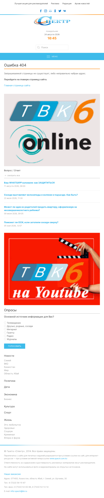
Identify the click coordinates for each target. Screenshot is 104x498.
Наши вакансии (12, 474)
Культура (9, 406)
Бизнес (8, 399)
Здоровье (9, 428)
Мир (6, 370)
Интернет (11, 329)
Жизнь (8, 419)
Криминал (9, 434)
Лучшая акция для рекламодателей (31, 3)
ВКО (6, 363)
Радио (10, 336)
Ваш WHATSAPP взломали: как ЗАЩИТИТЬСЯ (29, 182)
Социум (8, 431)
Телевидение (13, 322)
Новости (9, 355)
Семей (7, 360)
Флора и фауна (12, 437)
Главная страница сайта (17, 85)
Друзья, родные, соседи (19, 326)
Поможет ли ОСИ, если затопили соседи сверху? (31, 222)
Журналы (11, 339)
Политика (9, 380)
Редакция (67, 3)
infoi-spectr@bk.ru (19, 491)
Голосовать (14, 346)
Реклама (55, 3)
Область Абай (11, 373)
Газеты (10, 332)
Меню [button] (55, 56)
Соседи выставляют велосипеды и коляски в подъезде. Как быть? (41, 194)
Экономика (10, 394)
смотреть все (13, 175)
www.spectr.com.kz (58, 458)
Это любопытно (12, 424)
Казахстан (9, 367)
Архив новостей (82, 3)
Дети (7, 386)
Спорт (7, 412)
